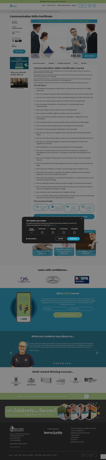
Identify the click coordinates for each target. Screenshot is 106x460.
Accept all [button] (73, 238)
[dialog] (53, 230)
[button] (31, 238)
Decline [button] (60, 238)
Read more (54, 225)
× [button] (81, 218)
